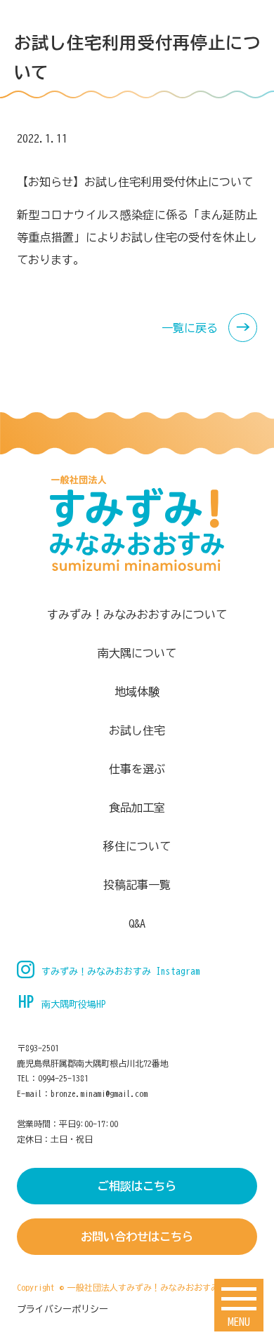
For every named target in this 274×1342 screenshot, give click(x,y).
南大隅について (137, 653)
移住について (137, 846)
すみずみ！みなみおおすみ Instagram (120, 971)
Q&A (137, 923)
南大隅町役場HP (73, 1004)
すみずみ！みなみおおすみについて (137, 614)
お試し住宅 (137, 730)
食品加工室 (137, 807)
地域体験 (137, 691)
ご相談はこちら (137, 1186)
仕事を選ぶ (137, 769)
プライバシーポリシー (62, 1309)
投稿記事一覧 (137, 884)
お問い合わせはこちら (137, 1236)
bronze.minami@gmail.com (99, 1093)
